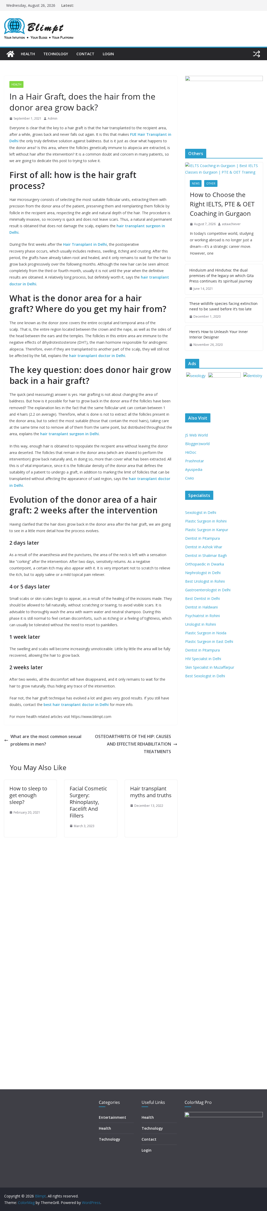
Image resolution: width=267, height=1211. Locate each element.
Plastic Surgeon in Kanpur (206, 529)
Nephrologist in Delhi (203, 572)
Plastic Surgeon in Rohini (206, 521)
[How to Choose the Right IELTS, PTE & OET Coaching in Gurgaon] (224, 168)
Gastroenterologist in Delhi (207, 589)
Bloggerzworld (197, 443)
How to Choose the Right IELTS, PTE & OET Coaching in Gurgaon (222, 204)
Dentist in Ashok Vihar (203, 546)
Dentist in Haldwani (201, 607)
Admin (52, 118)
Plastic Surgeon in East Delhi (209, 641)
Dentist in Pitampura (202, 538)
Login (108, 53)
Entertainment (112, 1117)
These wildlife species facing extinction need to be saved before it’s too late (223, 306)
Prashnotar (194, 460)
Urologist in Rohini (200, 624)
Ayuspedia (193, 469)
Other (210, 183)
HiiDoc (190, 452)
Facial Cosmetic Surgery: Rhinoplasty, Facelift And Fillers (88, 802)
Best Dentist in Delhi (202, 598)
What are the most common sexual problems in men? (45, 740)
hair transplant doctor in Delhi (97, 355)
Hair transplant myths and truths (151, 792)
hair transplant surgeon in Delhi (69, 433)
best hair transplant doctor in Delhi (76, 704)
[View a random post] (256, 54)
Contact (85, 53)
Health (28, 53)
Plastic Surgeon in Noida (205, 632)
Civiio (189, 478)
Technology (55, 53)
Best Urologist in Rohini (205, 581)
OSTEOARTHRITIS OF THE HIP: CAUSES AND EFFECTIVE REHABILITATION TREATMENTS (133, 744)
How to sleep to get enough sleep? (28, 795)
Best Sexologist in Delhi (205, 675)
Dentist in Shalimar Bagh (206, 555)
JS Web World (196, 435)
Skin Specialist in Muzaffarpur (209, 667)
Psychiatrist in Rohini (202, 615)
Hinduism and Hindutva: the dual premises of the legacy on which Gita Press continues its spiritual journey (221, 276)
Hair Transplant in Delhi (85, 244)
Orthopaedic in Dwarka (204, 564)
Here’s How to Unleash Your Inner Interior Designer (218, 334)
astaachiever (231, 224)
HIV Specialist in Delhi (203, 658)
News (195, 183)
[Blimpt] (10, 54)
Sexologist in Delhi (200, 512)
